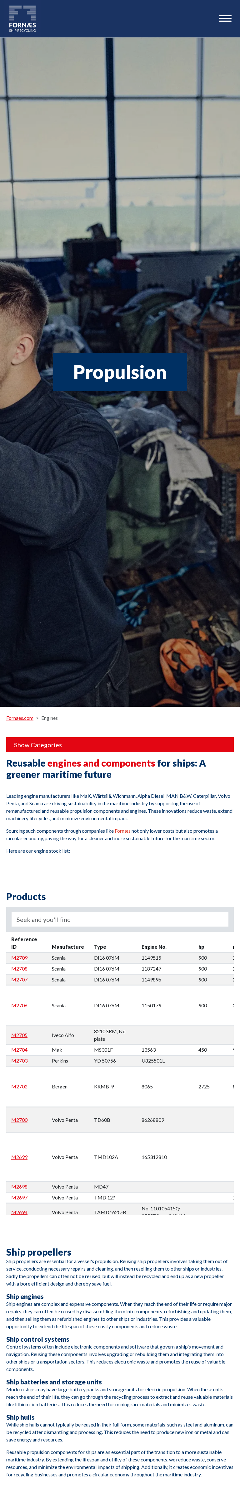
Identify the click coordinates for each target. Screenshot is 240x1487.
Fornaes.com (19, 718)
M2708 (19, 968)
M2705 (19, 1035)
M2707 (19, 979)
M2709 (19, 958)
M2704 (19, 1050)
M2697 (19, 1197)
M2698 (19, 1186)
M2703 (19, 1060)
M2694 (19, 1212)
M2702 (19, 1086)
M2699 (19, 1157)
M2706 (19, 1005)
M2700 (19, 1120)
